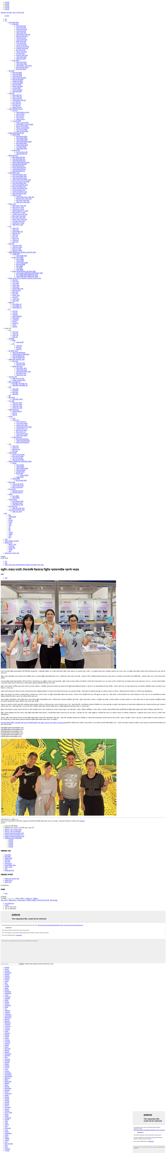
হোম (6, 19)
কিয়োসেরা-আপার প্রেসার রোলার (23, 199)
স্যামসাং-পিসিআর (24, 475)
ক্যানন (10, 524)
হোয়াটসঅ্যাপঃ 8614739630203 (13, 838)
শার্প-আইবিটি (19, 268)
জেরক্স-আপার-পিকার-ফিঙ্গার (22, 442)
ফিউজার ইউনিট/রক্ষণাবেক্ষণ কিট (16, 133)
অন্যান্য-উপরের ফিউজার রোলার (20, 185)
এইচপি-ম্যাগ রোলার (17, 404)
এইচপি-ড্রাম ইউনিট (17, 76)
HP (9, 529)
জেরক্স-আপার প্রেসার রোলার (23, 202)
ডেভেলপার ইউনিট (16, 121)
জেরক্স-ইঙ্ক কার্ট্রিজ (17, 250)
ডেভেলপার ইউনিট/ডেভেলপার (15, 109)
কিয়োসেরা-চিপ (15, 318)
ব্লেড (9, 226)
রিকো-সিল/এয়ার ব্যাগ (17, 492)
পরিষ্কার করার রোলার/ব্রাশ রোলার (16, 359)
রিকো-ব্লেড (15, 237)
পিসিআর (14, 463)
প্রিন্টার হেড (11, 302)
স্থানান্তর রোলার (12, 499)
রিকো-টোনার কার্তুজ (20, 50)
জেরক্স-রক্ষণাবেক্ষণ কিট (21, 154)
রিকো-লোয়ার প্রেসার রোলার (19, 216)
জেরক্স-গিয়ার (15, 394)
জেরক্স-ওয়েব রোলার (17, 511)
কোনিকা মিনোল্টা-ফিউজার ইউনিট (24, 142)
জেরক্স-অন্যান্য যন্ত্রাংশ (21, 435)
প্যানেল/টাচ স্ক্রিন (12, 453)
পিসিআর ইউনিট (16, 479)
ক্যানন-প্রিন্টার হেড (16, 304)
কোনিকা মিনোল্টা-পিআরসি (22, 468)
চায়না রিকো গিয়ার (19, 723)
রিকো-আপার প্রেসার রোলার (22, 200)
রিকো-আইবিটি (19, 266)
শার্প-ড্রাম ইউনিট (16, 88)
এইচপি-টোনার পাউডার (21, 64)
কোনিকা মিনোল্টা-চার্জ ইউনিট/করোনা (20, 354)
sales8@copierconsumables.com (14, 836)
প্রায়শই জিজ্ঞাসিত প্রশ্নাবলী (11, 541)
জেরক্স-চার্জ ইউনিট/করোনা (18, 358)
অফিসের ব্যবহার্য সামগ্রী (43, 900)
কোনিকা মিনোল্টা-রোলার (17, 288)
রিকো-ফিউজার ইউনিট (21, 143)
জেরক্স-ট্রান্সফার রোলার (17, 505)
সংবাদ (6, 539)
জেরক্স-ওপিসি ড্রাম (16, 107)
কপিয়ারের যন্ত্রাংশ (21, 900)
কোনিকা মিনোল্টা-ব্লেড (17, 231)
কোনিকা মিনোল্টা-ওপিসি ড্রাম (19, 100)
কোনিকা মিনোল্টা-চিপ (17, 316)
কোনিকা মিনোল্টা (12, 517)
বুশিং (13, 344)
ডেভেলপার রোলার (12, 377)
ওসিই (9, 525)
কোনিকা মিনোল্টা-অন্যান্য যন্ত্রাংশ (24, 427)
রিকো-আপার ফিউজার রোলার (19, 187)
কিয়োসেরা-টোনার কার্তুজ (22, 36)
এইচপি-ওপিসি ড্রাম (17, 98)
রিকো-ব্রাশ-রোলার (20, 363)
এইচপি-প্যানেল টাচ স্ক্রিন (18, 454)
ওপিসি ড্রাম (11, 93)
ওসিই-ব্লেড (15, 235)
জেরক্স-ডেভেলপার (20, 119)
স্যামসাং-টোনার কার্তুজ (21, 52)
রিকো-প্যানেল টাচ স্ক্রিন (18, 456)
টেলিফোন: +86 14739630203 (13, 831)
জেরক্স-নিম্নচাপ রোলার (17, 225)
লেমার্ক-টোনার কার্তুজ (21, 38)
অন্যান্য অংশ (15, 420)
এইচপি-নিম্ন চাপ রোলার (18, 209)
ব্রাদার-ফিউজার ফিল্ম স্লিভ (18, 157)
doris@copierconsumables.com (14, 834)
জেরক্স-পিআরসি (19, 477)
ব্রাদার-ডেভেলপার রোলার (18, 378)
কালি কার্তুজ (11, 244)
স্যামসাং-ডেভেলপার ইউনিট (22, 128)
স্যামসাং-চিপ (15, 323)
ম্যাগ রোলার (11, 401)
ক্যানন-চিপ (15, 311)
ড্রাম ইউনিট (11, 71)
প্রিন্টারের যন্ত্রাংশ (13, 900)
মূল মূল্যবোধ (11, 546)
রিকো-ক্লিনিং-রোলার (21, 373)
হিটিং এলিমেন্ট (11, 397)
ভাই (9, 530)
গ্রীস (9, 396)
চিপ (9, 309)
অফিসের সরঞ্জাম (53, 900)
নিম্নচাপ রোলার (12, 204)
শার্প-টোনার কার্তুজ (20, 53)
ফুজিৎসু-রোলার (15, 285)
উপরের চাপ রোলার (16, 195)
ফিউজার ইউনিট (16, 135)
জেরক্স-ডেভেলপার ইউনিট (22, 131)
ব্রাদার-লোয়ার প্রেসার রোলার (19, 206)
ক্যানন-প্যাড (15, 446)
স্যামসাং (10, 522)
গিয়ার (9, 387)
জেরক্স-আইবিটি (19, 269)
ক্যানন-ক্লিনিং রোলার (21, 368)
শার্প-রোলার (15, 297)
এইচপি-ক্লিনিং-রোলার (21, 370)
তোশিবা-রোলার (15, 299)
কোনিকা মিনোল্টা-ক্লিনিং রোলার (23, 371)
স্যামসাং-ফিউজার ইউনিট (22, 145)
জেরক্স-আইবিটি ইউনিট (21, 256)
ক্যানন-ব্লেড (15, 228)
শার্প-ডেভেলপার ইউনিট (21, 129)
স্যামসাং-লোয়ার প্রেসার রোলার (19, 219)
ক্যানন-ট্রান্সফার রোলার (17, 501)
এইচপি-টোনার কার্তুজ (21, 33)
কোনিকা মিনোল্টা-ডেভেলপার (22, 112)
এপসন (10, 536)
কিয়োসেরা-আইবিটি (20, 264)
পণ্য (6, 21)
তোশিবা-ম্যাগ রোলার (17, 406)
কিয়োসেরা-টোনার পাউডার (22, 67)
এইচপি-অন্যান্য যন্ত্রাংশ (22, 425)
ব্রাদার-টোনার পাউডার (21, 62)
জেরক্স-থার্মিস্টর (15, 498)
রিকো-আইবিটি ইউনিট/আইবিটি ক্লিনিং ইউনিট (27, 275)
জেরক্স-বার (14, 415)
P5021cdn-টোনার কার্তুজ (22, 47)
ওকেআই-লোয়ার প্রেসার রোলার (19, 214)
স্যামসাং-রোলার (16, 295)
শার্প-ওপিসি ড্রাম (16, 105)
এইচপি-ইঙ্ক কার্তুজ (17, 247)
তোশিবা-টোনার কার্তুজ (21, 57)
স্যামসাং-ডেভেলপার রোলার (18, 380)
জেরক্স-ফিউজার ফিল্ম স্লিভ (18, 171)
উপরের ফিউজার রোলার (13, 173)
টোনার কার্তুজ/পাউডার (13, 22)
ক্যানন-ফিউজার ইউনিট (21, 138)
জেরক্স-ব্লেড (15, 242)
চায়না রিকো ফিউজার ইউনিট (7, 723)
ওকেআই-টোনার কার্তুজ (21, 45)
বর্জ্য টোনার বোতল (12, 506)
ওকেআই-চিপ (15, 320)
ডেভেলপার (14, 110)
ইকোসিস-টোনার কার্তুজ (21, 29)
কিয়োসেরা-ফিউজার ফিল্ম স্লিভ (19, 164)
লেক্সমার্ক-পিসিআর (20, 472)
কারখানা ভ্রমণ (11, 548)
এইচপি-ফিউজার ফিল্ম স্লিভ (18, 161)
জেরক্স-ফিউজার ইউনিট (21, 149)
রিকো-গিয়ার (15, 392)
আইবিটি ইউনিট (16, 254)
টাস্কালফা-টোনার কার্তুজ (22, 55)
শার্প (9, 527)
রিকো (9, 515)
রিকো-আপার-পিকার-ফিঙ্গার (22, 439)
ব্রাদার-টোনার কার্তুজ (21, 26)
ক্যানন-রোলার (15, 282)
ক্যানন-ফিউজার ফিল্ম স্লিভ (18, 159)
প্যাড (9, 444)
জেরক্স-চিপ (14, 327)
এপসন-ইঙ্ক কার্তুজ (17, 245)
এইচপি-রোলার (15, 287)
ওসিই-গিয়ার (15, 390)
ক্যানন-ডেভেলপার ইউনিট (22, 123)
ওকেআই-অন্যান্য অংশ (22, 428)
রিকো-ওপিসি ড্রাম (16, 104)
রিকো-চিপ (14, 321)
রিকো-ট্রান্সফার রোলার (17, 503)
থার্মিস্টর (10, 494)
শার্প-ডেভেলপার (20, 117)
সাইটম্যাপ (35, 898)
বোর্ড (9, 330)
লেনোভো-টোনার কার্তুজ (21, 40)
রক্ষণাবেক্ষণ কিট (16, 150)
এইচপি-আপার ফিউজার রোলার (19, 178)
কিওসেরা (10, 520)
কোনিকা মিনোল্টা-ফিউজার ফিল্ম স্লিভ (20, 162)
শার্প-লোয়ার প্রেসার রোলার (18, 221)
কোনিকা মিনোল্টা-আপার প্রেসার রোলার (25, 197)
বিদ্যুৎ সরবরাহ (11, 482)
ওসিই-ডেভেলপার (20, 114)
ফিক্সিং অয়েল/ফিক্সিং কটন (14, 382)
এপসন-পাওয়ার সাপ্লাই (17, 484)
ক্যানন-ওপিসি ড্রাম (17, 97)
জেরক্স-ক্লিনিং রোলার (21, 375)
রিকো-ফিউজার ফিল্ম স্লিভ (18, 166)
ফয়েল (13, 418)
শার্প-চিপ (14, 325)
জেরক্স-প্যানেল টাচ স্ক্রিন (18, 460)
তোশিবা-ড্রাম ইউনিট (17, 90)
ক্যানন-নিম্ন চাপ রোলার (18, 207)
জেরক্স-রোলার (15, 301)
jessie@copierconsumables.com (14, 833)
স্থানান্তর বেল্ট (8, 863)
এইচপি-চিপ (15, 314)
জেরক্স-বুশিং (19, 349)
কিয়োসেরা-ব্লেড (16, 233)
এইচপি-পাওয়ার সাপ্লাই (18, 486)
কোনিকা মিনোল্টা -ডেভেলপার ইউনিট (24, 124)
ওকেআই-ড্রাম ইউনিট (17, 83)
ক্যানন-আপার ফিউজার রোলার (19, 176)
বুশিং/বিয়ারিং (11, 339)
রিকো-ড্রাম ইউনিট (16, 85)
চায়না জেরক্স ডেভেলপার (43, 723)
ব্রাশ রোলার (15, 361)
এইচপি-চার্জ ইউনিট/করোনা (18, 352)
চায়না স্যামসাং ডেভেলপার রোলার (58, 723)
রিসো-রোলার (15, 294)
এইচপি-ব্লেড (15, 230)
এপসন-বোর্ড (15, 333)
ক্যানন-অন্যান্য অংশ (21, 422)
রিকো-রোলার (15, 292)
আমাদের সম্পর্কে (8, 543)
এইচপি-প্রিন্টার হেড (17, 308)
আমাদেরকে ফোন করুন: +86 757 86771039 (12, 12)
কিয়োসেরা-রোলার (16, 290)
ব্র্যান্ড (6, 513)
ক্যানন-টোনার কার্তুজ (21, 28)
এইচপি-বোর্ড (15, 335)
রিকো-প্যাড (15, 451)
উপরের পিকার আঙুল (17, 437)
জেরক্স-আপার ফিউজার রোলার (19, 193)
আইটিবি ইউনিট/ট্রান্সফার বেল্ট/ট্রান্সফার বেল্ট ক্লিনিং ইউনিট (22, 252)
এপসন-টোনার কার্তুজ (21, 31)
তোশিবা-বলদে (15, 240)
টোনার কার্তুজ (15, 24)
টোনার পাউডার (15, 60)
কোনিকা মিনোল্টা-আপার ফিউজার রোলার (21, 180)
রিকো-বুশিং (18, 347)
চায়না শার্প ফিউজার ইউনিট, (30, 723)
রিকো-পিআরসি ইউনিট (21, 480)
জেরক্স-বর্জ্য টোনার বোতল (18, 508)
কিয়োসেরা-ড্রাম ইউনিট (17, 79)
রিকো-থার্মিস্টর (15, 496)
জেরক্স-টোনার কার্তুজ (21, 59)
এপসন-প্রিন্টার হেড (16, 306)
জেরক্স (9, 518)
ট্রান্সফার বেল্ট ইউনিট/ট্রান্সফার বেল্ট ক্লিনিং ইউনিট (24, 271)
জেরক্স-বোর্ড (15, 337)
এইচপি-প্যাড (15, 448)
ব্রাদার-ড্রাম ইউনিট (17, 72)
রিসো (9, 537)
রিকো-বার (14, 413)
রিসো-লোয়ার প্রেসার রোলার (18, 218)
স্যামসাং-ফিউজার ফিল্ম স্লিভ (19, 168)
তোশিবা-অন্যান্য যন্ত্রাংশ (22, 434)
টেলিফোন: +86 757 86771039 (13, 829)
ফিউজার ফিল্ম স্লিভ (13, 155)
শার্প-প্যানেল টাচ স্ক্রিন (17, 458)
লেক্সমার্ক (10, 534)
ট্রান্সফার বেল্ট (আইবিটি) (17, 257)
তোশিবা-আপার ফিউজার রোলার (19, 192)
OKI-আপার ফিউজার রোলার (19, 183)
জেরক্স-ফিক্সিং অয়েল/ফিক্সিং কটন (20, 385)
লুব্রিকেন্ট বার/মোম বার (13, 409)
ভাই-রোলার (15, 280)
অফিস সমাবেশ (4, 900)
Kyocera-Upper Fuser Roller (21, 181)
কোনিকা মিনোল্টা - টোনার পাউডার (24, 66)
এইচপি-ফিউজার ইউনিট (21, 140)
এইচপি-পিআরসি (20, 467)
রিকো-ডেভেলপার (20, 116)
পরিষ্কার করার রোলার (17, 366)
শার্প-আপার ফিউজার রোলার (18, 190)
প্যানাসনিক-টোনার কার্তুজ (22, 48)
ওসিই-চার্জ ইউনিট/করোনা (18, 356)
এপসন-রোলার (15, 283)
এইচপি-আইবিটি (20, 261)
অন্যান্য (10, 416)
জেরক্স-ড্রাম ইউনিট (17, 91)
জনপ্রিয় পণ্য (28, 898)
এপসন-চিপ (15, 313)
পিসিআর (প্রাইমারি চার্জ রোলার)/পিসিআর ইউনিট (20, 461)
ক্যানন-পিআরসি (20, 465)
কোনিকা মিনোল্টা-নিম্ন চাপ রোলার (20, 211)
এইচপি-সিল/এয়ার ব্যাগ (17, 491)
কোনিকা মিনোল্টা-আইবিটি (22, 263)
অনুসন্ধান (82, 821)
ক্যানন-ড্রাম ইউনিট (17, 74)
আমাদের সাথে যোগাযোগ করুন (12, 553)
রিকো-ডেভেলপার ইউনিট (22, 126)
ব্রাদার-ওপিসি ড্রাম (16, 95)
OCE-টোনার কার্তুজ (21, 43)
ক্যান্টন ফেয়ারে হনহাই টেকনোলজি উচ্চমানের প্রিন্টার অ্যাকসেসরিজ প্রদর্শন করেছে (24, 565)
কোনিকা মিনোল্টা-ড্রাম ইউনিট (19, 78)
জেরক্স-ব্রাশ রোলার (20, 365)
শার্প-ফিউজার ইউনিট (21, 147)
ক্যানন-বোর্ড (15, 332)
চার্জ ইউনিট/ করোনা (13, 351)
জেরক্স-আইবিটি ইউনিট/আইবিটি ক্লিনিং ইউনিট (27, 276)
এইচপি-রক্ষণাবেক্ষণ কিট (21, 152)
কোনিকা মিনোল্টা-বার (17, 411)
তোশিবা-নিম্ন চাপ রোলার (18, 223)
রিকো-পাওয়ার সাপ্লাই (17, 487)
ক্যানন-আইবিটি (20, 259)
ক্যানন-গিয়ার (15, 389)
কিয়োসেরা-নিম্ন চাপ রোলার (18, 212)
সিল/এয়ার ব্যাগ (12, 489)
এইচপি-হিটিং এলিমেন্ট (17, 399)
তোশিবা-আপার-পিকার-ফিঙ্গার (23, 441)
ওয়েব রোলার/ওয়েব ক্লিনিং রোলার (16, 510)
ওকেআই (10, 532)
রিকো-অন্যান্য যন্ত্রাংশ (21, 430)
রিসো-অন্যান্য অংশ (21, 432)
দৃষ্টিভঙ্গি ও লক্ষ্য (12, 544)
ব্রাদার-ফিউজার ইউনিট (21, 136)
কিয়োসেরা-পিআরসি (20, 470)
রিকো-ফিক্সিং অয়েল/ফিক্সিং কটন (19, 384)
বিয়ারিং (13, 340)
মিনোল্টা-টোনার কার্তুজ (21, 41)
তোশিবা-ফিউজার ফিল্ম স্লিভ (19, 169)
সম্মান (9, 551)
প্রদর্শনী (10, 549)
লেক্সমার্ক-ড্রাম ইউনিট (17, 81)
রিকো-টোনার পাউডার (21, 69)
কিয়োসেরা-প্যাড (16, 449)
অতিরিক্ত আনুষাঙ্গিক (31, 900)
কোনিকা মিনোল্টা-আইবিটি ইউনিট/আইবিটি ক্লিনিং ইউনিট (29, 273)
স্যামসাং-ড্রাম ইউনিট (17, 86)
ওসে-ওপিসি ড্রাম (16, 102)
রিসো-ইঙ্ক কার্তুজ (16, 249)
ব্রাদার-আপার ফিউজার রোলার (19, 174)
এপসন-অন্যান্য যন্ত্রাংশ (22, 423)
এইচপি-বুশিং (19, 346)
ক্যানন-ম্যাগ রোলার (17, 403)
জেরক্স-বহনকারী (19, 342)
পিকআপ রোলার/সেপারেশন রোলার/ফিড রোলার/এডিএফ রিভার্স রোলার (24, 278)
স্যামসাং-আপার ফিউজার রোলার (19, 188)
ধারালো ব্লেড (15, 238)
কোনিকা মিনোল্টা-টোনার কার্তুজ (23, 34)
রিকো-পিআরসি (19, 473)
